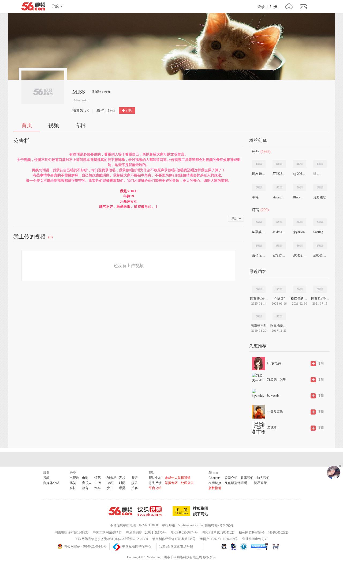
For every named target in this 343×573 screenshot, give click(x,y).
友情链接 (214, 483)
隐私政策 (260, 483)
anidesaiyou (279, 232)
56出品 (111, 478)
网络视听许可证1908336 (71, 532)
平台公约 (155, 488)
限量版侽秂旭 (279, 325)
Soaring (318, 232)
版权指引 (214, 488)
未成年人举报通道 (178, 478)
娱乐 (134, 483)
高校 (122, 478)
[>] (289, 7)
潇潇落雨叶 (259, 325)
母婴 (122, 488)
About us (214, 478)
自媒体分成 (51, 483)
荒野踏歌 (319, 197)
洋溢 (316, 174)
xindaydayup (279, 197)
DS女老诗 (274, 363)
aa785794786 (279, 255)
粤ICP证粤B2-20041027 (218, 532)
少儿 (110, 488)
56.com (33, 7)
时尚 (122, 483)
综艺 (97, 478)
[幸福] (259, 187)
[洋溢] (320, 164)
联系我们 (247, 478)
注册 (273, 7)
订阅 (129, 110)
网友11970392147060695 (320, 298)
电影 (85, 478)
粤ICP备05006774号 (184, 532)
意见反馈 (155, 483)
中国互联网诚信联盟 (107, 532)
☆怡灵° (279, 298)
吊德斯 (272, 428)
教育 (85, 488)
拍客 (134, 488)
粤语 (134, 478)
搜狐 (191, 511)
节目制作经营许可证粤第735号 (174, 539)
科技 (73, 488)
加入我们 (263, 478)
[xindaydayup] (279, 187)
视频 (53, 125)
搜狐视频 (152, 511)
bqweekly (273, 395)
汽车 (97, 488)
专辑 (80, 125)
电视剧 (74, 478)
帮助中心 (155, 478)
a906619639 (319, 255)
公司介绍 (231, 478)
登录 (261, 7)
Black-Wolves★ (299, 197)
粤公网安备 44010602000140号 (85, 546)
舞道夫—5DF (276, 379)
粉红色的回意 (299, 298)
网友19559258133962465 (258, 174)
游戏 (110, 483)
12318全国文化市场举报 (176, 546)
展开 (235, 218)
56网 (120, 511)
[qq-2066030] (299, 164)
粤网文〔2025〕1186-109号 (219, 539)
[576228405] (279, 164)
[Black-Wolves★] (299, 187)
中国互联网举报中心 (136, 546)
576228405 (279, 174)
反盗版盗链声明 (236, 483)
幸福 (255, 197)
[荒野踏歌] (320, 187)
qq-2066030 (299, 174)
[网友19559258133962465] (259, 164)
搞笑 (73, 483)
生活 (97, 483)
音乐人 (87, 483)
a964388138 (299, 255)
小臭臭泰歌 (275, 411)
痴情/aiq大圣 (258, 255)
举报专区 (171, 483)
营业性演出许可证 (255, 539)
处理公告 (187, 483)
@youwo (299, 232)
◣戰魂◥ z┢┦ (258, 232)
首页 (26, 125)
